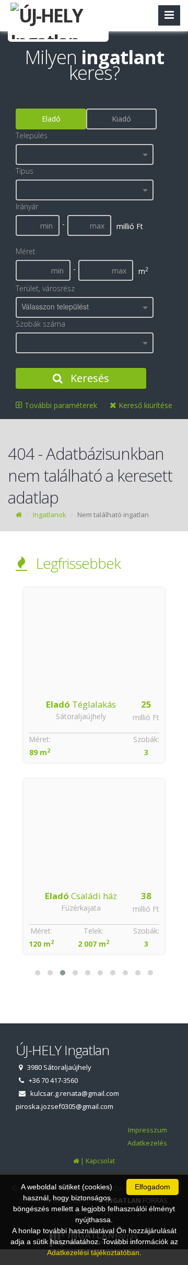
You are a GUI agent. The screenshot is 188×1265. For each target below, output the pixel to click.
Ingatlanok (49, 514)
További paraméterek (59, 405)
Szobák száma (40, 324)
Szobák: (150, 739)
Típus (24, 171)
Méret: (43, 739)
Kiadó (121, 119)
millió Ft (149, 717)
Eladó (51, 119)
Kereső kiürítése (144, 405)
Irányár (27, 206)
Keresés (88, 378)
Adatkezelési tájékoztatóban (93, 1252)
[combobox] (85, 154)
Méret (26, 251)
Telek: (95, 931)
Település (32, 135)
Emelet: (95, 739)
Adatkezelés (147, 1143)
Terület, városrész (45, 288)
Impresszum (147, 1130)
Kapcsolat (100, 1160)
